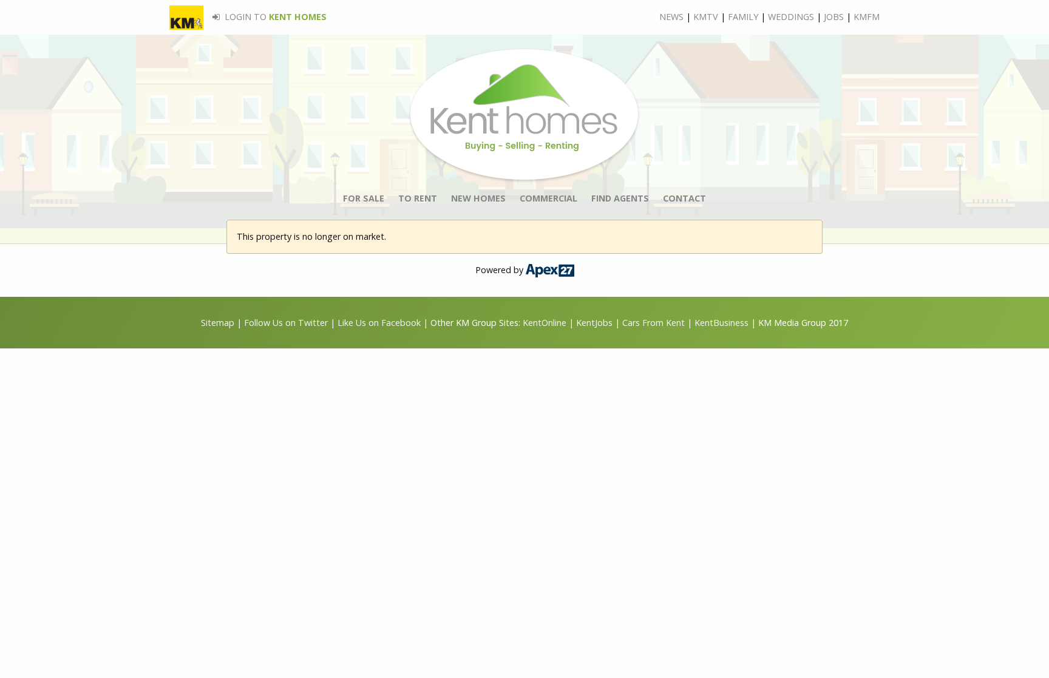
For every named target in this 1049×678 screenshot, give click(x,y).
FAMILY (743, 16)
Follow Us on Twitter (286, 322)
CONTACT (684, 198)
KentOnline (544, 322)
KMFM (867, 16)
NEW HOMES (478, 198)
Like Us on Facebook (380, 322)
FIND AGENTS (620, 198)
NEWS (671, 16)
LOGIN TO (274, 16)
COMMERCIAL (548, 198)
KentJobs (594, 322)
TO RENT (417, 198)
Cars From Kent (653, 322)
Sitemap (217, 322)
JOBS (834, 16)
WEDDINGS (791, 16)
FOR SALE (363, 198)
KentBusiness (721, 322)
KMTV (705, 16)
